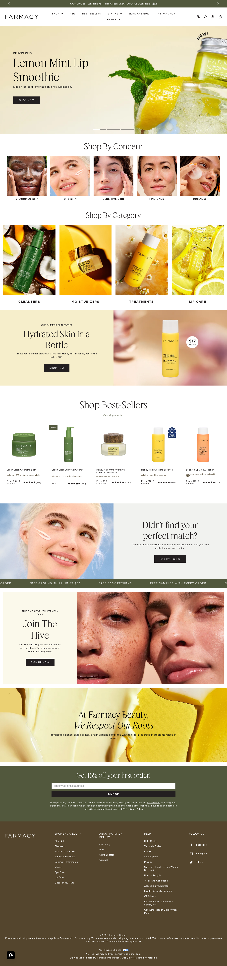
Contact (103, 860)
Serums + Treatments (66, 862)
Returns (148, 851)
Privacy (148, 862)
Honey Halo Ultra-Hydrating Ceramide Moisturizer (110, 471)
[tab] (99, 130)
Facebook (201, 844)
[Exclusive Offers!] (198, 16)
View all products (112, 415)
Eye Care (59, 872)
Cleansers (60, 846)
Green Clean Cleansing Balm (21, 470)
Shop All (59, 841)
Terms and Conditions (156, 880)
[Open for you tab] (11, 955)
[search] (205, 16)
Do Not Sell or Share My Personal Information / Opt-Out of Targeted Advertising (113, 957)
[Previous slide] (9, 4)
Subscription (151, 856)
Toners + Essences (65, 856)
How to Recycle (152, 875)
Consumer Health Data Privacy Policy (160, 911)
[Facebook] (192, 845)
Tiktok (199, 862)
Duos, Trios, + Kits (64, 882)
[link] (123, 415)
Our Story (104, 844)
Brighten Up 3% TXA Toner (200, 470)
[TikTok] (192, 862)
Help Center (151, 841)
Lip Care (59, 877)
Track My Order (152, 846)
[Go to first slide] (218, 4)
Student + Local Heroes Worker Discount (161, 869)
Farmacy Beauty (118, 935)
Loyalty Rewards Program (158, 891)
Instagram (201, 853)
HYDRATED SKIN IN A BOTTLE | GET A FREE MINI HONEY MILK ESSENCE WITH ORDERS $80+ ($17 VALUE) (113, 3)
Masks (58, 867)
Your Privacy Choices (109, 950)
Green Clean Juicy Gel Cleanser (68, 470)
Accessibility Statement (157, 885)
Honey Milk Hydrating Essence (157, 470)
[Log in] (212, 17)
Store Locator (106, 854)
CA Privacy (150, 896)
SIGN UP (113, 793)
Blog (101, 849)
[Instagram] (192, 853)
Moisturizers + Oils (65, 851)
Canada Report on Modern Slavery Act (158, 903)
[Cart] (220, 16)
